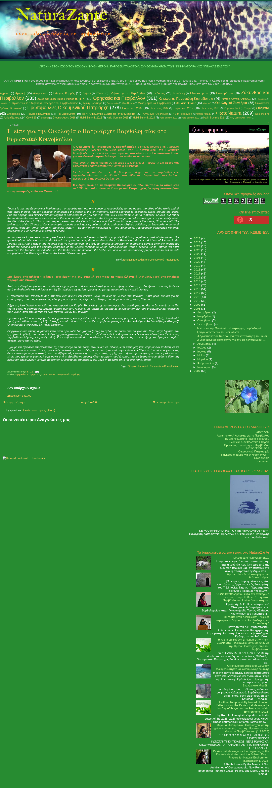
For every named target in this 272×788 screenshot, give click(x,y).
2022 (197, 254)
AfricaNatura (12, 117)
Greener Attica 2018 (64, 117)
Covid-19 (31, 117)
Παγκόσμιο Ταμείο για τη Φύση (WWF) (245, 454)
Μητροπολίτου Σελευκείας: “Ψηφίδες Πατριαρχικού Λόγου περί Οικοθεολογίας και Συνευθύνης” (241, 620)
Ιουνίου (202, 351)
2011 (197, 296)
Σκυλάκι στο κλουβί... (256, 685)
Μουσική (207, 103)
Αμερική (20, 93)
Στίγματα (262, 108)
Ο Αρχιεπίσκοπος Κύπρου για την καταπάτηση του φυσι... (233, 336)
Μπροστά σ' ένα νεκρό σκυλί (251, 557)
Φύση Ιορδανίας (182, 113)
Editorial (45, 118)
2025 (197, 242)
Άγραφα (4, 93)
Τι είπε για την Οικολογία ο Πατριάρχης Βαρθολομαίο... (231, 328)
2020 (197, 261)
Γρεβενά (87, 93)
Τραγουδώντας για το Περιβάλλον (218, 332)
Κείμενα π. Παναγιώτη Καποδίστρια (186, 99)
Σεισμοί (247, 108)
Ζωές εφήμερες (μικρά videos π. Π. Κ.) (61, 98)
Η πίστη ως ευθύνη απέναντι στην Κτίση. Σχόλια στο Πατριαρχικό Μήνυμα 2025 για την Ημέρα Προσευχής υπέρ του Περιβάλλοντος (243, 644)
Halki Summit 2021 (168, 118)
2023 (197, 250)
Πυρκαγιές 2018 (210, 108)
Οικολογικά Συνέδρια (231, 103)
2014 (197, 285)
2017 (197, 273)
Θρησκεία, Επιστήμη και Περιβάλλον (246, 445)
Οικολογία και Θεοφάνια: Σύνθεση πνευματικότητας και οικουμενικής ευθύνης (242, 667)
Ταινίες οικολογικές (38, 113)
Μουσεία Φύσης (186, 103)
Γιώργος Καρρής (64, 93)
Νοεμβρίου (204, 316)
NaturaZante (62, 16)
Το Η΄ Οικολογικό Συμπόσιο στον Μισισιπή (109, 113)
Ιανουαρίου (204, 367)
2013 (197, 289)
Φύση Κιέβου (203, 113)
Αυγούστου (204, 343)
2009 (197, 304)
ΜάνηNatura (128, 103)
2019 (197, 265)
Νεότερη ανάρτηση (14, 402)
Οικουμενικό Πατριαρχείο (253, 451)
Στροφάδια (13, 113)
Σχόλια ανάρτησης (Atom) (39, 410)
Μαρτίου (203, 359)
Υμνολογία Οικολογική (155, 113)
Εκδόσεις (159, 93)
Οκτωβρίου (204, 320)
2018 (197, 269)
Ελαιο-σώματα (199, 93)
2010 (197, 300)
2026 (197, 238)
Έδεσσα (100, 93)
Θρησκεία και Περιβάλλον (119, 98)
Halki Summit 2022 (190, 118)
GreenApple (261, 457)
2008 (197, 308)
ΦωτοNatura (229, 113)
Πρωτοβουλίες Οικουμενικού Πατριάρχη (68, 107)
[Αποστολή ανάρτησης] (36, 371)
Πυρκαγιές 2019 (232, 108)
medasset (263, 461)
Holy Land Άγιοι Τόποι (240, 118)
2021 (197, 258)
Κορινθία (4, 103)
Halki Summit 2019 (144, 117)
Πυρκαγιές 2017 (183, 108)
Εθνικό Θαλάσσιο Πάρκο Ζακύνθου (247, 438)
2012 (197, 293)
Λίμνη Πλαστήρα (92, 103)
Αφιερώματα (40, 93)
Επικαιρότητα (224, 93)
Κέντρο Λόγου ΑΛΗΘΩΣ (236, 98)
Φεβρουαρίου (206, 363)
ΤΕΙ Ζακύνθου (66, 113)
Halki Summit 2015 (117, 117)
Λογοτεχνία (112, 103)
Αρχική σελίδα (89, 402)
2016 (197, 277)
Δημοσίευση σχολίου (19, 395)
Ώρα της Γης (262, 113)
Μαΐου (201, 355)
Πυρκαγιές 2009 (159, 108)
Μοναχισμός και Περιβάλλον (154, 103)
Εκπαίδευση (179, 93)
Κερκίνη (262, 99)
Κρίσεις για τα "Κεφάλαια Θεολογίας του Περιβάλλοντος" (45, 103)
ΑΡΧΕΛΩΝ (262, 432)
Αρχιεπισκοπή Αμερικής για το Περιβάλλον (243, 435)
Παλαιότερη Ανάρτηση (166, 402)
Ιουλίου (202, 347)
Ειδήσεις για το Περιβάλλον (127, 93)
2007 (197, 370)
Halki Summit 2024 (214, 117)
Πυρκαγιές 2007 (132, 108)
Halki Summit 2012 (91, 117)
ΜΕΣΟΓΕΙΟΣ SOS (257, 448)
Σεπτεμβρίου (205, 324)
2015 (197, 281)
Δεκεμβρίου (204, 312)
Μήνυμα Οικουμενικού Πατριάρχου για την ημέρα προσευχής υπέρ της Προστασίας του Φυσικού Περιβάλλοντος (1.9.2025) (241, 728)
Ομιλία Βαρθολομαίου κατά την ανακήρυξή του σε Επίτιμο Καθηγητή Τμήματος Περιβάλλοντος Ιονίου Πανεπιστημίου (242, 597)
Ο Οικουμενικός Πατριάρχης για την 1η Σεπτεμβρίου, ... (231, 339)
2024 (197, 246)
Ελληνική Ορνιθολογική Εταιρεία (249, 441)
